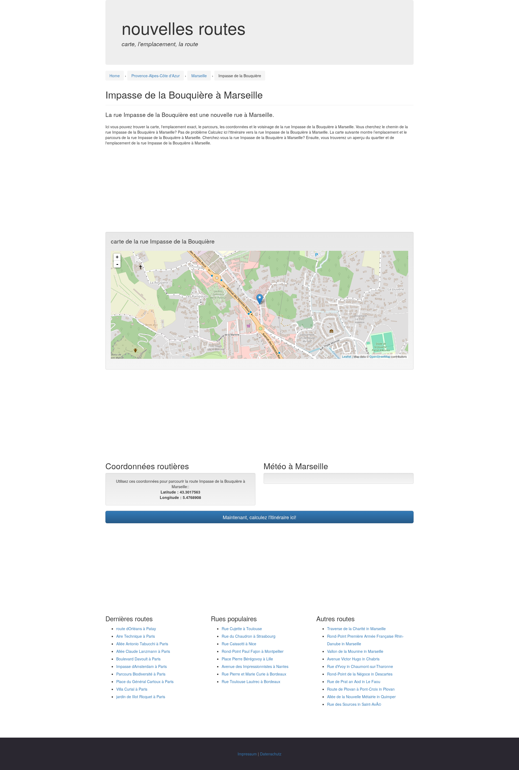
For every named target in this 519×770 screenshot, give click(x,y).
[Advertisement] (259, 189)
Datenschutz (270, 754)
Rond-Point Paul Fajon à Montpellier (253, 651)
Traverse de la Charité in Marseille (356, 628)
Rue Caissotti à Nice (239, 643)
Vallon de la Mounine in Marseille (355, 651)
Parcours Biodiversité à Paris (140, 674)
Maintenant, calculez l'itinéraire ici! (259, 517)
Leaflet (346, 356)
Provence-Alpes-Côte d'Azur (155, 75)
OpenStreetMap (380, 356)
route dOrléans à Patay (136, 628)
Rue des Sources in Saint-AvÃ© (354, 704)
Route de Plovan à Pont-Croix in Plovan (361, 689)
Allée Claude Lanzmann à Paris (143, 651)
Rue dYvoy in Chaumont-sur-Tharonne (360, 666)
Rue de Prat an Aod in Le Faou (353, 681)
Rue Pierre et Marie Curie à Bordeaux (254, 674)
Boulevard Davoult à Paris (138, 658)
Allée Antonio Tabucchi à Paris (142, 643)
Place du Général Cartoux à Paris (145, 681)
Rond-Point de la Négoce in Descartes (359, 674)
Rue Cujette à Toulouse (242, 628)
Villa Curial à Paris (131, 689)
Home (114, 75)
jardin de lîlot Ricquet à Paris (140, 696)
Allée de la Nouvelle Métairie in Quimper (361, 696)
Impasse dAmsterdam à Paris (141, 666)
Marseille (199, 75)
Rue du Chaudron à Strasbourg (248, 636)
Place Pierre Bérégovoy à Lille (247, 658)
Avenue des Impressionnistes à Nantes (255, 666)
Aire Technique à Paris (135, 636)
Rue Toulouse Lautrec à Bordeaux (251, 681)
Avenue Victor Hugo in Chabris (353, 658)
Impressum (247, 754)
